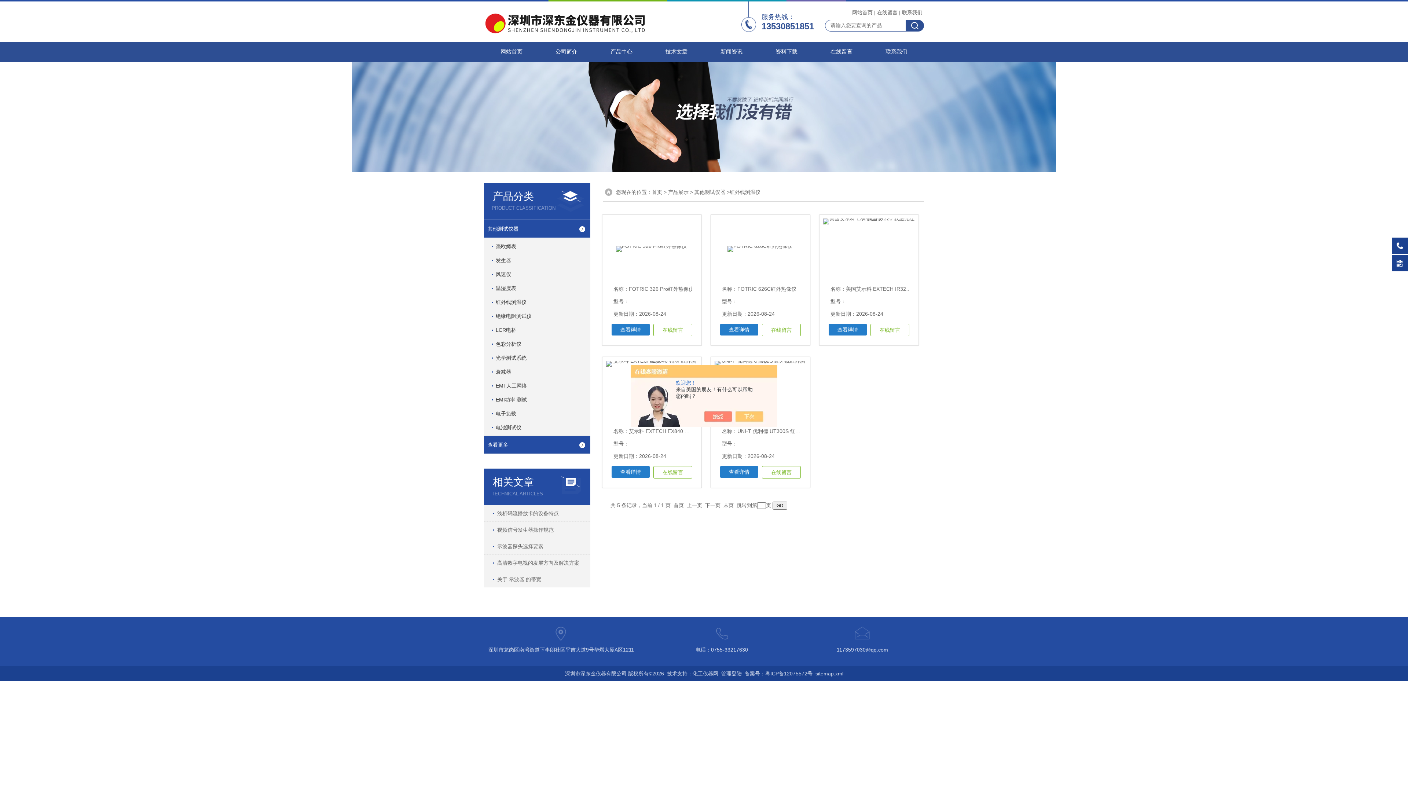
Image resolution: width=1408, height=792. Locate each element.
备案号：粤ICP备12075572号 (779, 673)
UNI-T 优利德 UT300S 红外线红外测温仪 (784, 431)
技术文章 (677, 52)
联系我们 (912, 12)
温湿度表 (506, 288)
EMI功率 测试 (511, 400)
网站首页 (862, 12)
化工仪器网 (705, 673)
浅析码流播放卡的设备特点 (528, 513)
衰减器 (503, 372)
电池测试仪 (508, 427)
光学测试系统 (511, 358)
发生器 (503, 260)
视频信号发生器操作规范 (525, 530)
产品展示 (678, 192)
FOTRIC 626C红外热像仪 (766, 289)
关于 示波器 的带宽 (519, 579)
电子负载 (506, 414)
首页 (657, 192)
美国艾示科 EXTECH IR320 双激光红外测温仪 (898, 289)
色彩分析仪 (508, 344)
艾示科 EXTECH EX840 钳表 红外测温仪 (675, 431)
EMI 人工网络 (511, 386)
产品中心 (621, 52)
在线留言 (887, 12)
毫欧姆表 (506, 246)
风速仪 (503, 274)
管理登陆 (731, 673)
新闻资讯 (731, 52)
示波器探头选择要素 (520, 546)
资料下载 (787, 52)
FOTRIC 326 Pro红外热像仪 (661, 289)
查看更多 (498, 445)
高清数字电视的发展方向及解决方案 (538, 563)
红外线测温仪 (511, 302)
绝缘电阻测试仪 (514, 316)
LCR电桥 (506, 330)
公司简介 (567, 52)
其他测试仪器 (503, 229)
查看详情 (630, 330)
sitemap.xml (829, 673)
